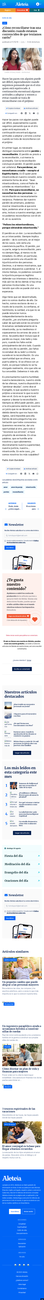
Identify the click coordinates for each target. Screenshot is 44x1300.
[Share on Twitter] (30, 113)
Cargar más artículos (22, 753)
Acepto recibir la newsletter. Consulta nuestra (23, 541)
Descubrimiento (22, 1233)
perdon (6, 492)
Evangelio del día (16, 872)
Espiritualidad (22, 1227)
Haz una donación (22, 1276)
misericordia (31, 487)
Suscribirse (15, 1211)
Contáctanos (22, 1288)
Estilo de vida (7, 18)
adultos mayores (10, 960)
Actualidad (22, 1224)
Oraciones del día (16, 880)
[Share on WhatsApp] (38, 113)
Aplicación (22, 1247)
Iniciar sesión (28, 1211)
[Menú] (7, 4)
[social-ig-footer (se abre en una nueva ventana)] (28, 1265)
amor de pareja (16, 487)
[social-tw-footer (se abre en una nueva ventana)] (24, 1265)
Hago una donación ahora (17, 616)
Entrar (29, 660)
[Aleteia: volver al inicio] (22, 4)
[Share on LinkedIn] (26, 113)
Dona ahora (21, 10)
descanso (8, 1087)
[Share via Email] (34, 113)
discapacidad (9, 1004)
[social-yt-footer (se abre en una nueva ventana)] (16, 1265)
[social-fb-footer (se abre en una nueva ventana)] (20, 1265)
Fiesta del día (14, 856)
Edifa (23, 42)
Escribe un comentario (22, 669)
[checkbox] (5, 541)
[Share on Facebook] (22, 113)
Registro (8, 10)
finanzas (7, 1047)
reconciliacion (18, 492)
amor (6, 487)
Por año (22, 1257)
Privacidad (22, 1293)
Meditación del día (17, 864)
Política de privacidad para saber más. (23, 541)
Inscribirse (10, 548)
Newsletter (22, 1243)
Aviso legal (22, 1284)
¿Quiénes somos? (22, 1280)
